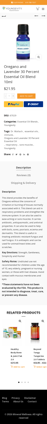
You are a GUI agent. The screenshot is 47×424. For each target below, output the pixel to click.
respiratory (11, 144)
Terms (5, 401)
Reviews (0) (24, 175)
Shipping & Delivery (23, 183)
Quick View (20, 321)
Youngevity (10, 125)
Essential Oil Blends (27, 121)
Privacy (15, 397)
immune (8, 134)
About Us (18, 401)
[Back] (4, 16)
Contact (32, 401)
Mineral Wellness (22, 414)
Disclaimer (30, 397)
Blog (4, 397)
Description (23, 167)
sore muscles (26, 144)
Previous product (36, 16)
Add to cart (26, 96)
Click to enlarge (38, 57)
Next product (43, 16)
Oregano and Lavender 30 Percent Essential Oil (21, 140)
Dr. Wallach (17, 131)
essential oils (31, 131)
